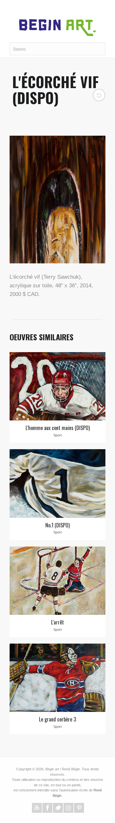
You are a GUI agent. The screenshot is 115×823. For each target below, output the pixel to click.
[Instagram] (68, 805)
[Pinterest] (79, 805)
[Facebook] (47, 805)
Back (99, 85)
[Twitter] (58, 805)
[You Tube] (37, 805)
